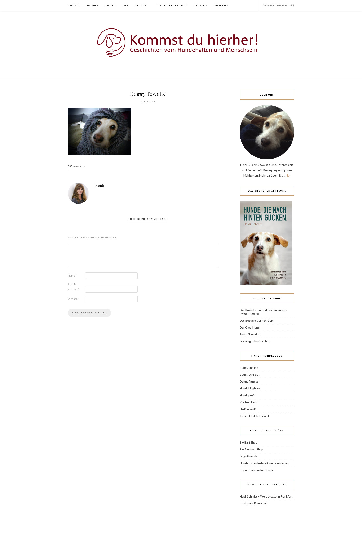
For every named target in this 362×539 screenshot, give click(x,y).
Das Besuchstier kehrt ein (257, 320)
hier (288, 175)
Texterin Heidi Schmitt (172, 5)
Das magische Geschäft (255, 341)
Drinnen (92, 5)
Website (73, 298)
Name (72, 275)
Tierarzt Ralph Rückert (254, 416)
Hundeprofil (247, 395)
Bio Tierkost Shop (251, 449)
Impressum (221, 5)
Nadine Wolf (248, 409)
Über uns (141, 5)
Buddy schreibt (250, 374)
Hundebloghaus (250, 388)
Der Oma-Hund (250, 327)
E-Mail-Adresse (73, 287)
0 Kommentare (76, 166)
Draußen (74, 5)
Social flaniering (250, 334)
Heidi (99, 185)
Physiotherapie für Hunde (256, 470)
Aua (126, 5)
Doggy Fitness (249, 381)
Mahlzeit (111, 5)
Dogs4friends (248, 456)
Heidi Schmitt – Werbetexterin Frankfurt (266, 496)
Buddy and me (249, 367)
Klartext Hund (249, 402)
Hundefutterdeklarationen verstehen (264, 463)
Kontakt (198, 5)
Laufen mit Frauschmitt (255, 503)
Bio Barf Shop (248, 442)
